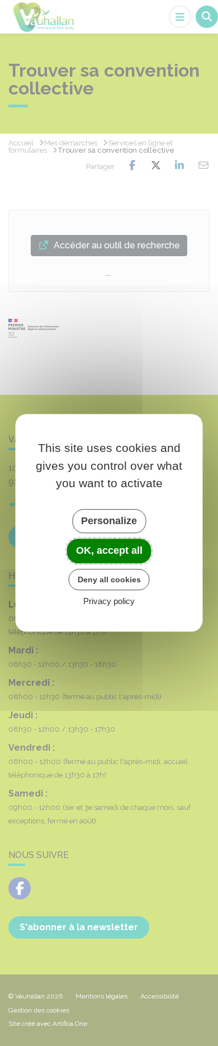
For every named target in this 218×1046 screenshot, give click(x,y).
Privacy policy (109, 601)
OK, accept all (109, 550)
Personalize (109, 520)
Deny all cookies (109, 579)
